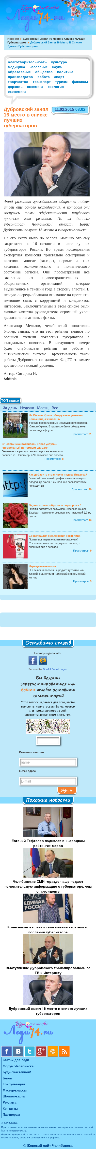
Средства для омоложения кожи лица (54, 535)
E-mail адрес (27, 771)
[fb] (7, 1048)
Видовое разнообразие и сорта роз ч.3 (55, 505)
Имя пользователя (31, 752)
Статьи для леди (16, 1059)
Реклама (9, 1102)
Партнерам (11, 1114)
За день (10, 407)
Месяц (42, 407)
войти (29, 689)
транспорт (42, 81)
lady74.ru (6, 1130)
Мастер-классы (15, 1090)
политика (65, 71)
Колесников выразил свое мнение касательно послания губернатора (48, 929)
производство (20, 76)
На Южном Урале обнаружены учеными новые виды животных (56, 417)
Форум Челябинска (18, 1066)
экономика (17, 91)
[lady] (48, 1033)
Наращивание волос (43, 566)
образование (19, 71)
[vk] (18, 1048)
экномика (35, 86)
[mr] (53, 1048)
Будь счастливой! (17, 1072)
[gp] (42, 1048)
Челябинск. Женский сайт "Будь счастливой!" (35, 19)
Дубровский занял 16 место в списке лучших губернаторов (48, 1011)
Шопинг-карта (14, 1096)
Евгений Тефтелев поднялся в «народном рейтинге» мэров (48, 843)
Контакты (10, 1108)
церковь (15, 86)
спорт (59, 76)
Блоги (7, 1078)
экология (56, 86)
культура (59, 61)
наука (57, 66)
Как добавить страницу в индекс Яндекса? (58, 474)
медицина (16, 66)
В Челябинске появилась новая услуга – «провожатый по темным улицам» (29, 445)
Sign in (67, 790)
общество (44, 71)
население (39, 66)
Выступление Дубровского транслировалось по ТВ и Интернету (48, 970)
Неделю (27, 407)
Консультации (14, 1084)
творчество (18, 81)
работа (43, 76)
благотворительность (27, 61)
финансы (80, 81)
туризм (61, 81)
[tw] (30, 1048)
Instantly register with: (48, 653)
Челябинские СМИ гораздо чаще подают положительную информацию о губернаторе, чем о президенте (48, 886)
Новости (13, 38)
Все (55, 407)
